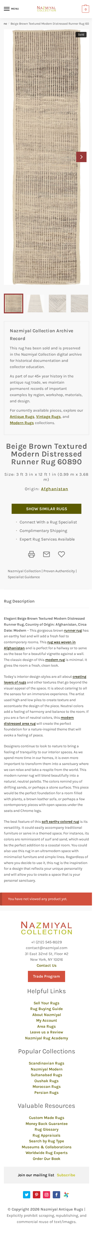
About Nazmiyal (46, 1014)
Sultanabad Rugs (46, 1075)
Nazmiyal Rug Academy (46, 1038)
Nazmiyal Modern (47, 1069)
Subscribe (66, 1175)
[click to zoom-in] (46, 157)
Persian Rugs (46, 1092)
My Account (46, 1020)
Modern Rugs (22, 422)
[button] (81, 157)
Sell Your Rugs (46, 1003)
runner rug (73, 630)
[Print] (31, 554)
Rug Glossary (46, 1129)
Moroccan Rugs (47, 1086)
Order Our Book (46, 1158)
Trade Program (46, 976)
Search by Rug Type (46, 1141)
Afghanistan (54, 488)
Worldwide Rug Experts (47, 1152)
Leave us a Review (46, 1032)
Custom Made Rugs (46, 1117)
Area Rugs (46, 1026)
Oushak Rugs (46, 1081)
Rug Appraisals (46, 1135)
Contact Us (47, 965)
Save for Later (61, 554)
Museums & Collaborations (47, 1147)
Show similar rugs (46, 508)
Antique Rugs (22, 416)
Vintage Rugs (48, 416)
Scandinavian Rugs (46, 1063)
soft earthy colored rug (60, 821)
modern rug (55, 660)
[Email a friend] (46, 554)
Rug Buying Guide (46, 1008)
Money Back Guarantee (47, 1123)
